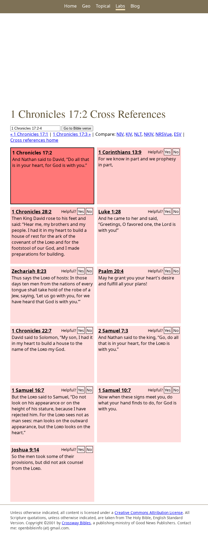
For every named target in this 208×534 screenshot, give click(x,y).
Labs (120, 6)
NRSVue (163, 134)
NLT (138, 134)
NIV (119, 134)
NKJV (148, 134)
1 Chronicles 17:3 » (72, 134)
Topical (103, 6)
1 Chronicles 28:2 (31, 211)
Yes (168, 151)
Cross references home (34, 140)
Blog (135, 6)
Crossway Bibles (76, 522)
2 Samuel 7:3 (113, 330)
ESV (177, 134)
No (176, 151)
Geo (86, 6)
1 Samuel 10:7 (114, 390)
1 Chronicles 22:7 (31, 330)
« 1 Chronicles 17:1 (29, 134)
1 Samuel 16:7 (28, 390)
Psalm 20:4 (110, 271)
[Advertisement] (104, 60)
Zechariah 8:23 (29, 271)
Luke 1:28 (109, 211)
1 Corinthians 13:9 (119, 152)
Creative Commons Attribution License (149, 512)
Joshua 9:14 (25, 449)
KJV (129, 134)
